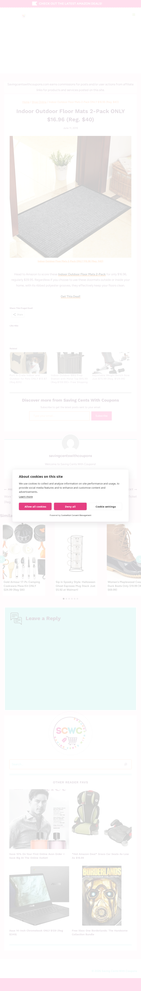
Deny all (70, 506)
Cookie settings (106, 506)
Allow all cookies (35, 506)
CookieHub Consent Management (76, 515)
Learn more (26, 496)
